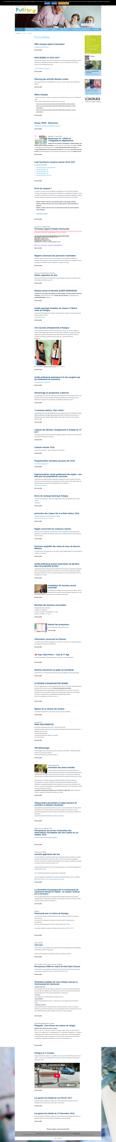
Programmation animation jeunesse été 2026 (54, 460)
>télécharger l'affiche (41, 213)
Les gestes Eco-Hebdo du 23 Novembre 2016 (54, 1113)
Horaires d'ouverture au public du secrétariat (54, 670)
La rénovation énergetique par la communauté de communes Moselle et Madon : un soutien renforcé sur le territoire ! (57, 891)
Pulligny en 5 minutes (44, 1053)
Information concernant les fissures (50, 639)
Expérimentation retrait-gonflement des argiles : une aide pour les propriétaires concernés (58, 475)
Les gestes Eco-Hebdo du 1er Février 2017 (53, 1098)
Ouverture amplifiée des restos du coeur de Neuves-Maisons (57, 547)
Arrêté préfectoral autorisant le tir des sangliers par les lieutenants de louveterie (57, 378)
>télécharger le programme (41, 463)
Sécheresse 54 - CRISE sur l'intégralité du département (60, 139)
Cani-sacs (38, 945)
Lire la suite (38, 50)
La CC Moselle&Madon (92, 49)
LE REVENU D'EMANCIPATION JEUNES (51, 683)
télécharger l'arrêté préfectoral (43, 382)
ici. (64, 816)
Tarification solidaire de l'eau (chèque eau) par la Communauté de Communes (56, 983)
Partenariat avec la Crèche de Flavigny (51, 913)
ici (43, 672)
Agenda (88, 36)
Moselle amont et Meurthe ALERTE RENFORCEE (55, 290)
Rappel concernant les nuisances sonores (52, 528)
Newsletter (89, 52)
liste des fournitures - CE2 (42, 173)
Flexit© (60, 1138)
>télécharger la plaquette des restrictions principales (47, 126)
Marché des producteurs (58, 624)
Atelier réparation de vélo (45, 275)
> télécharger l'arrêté (39, 317)
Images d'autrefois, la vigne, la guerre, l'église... (92, 91)
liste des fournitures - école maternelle (46, 167)
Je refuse (54, 3)
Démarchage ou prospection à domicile (51, 392)
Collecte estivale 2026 (44, 447)
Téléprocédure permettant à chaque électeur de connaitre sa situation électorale (55, 803)
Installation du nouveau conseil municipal (62, 586)
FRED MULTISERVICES (44, 724)
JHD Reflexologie (41, 748)
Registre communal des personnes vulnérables (55, 255)
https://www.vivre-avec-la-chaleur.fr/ (44, 518)
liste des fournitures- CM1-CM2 (43, 175)
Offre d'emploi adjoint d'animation (49, 44)
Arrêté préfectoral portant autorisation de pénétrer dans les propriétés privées (56, 565)
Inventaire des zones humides (61, 767)
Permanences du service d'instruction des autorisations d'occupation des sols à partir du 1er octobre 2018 (56, 832)
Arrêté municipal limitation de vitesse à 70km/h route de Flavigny (55, 309)
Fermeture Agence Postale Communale (51, 228)
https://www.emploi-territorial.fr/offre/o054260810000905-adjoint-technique (55, 104)
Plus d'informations (63, 3)
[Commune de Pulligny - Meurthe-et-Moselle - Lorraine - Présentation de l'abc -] (93, 69)
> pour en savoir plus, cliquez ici (42, 68)
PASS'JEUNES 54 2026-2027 (47, 57)
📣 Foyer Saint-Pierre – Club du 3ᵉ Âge (51, 654)
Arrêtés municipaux (91, 39)
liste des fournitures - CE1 (42, 171)
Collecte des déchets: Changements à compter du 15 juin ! (57, 430)
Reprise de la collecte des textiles (49, 708)
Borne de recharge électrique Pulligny (51, 496)
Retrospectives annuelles (93, 46)
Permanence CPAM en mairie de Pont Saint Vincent (57, 966)
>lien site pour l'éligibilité (40, 485)
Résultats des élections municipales (50, 605)
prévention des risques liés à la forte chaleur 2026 (56, 513)
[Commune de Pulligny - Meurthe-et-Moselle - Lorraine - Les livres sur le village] (93, 88)
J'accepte (47, 3)
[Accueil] (26, 13)
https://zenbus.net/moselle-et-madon (54, 879)
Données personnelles (63, 1129)
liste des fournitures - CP (42, 169)
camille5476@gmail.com (50, 366)
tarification (37, 502)
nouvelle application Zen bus (47, 854)
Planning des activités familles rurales (51, 79)
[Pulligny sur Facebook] (87, 59)
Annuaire (89, 42)
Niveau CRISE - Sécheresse (46, 123)
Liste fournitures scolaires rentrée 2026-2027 (54, 162)
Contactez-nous (76, 1133)
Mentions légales (51, 1129)
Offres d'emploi (41, 94)
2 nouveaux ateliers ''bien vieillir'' (49, 410)
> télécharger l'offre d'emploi (41, 47)
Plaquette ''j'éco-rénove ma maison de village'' (55, 1025)
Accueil (24, 33)
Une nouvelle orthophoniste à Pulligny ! (52, 327)
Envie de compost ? (43, 188)
